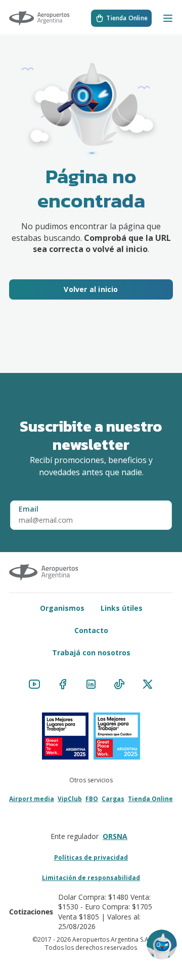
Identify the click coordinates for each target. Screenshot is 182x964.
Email (28, 509)
